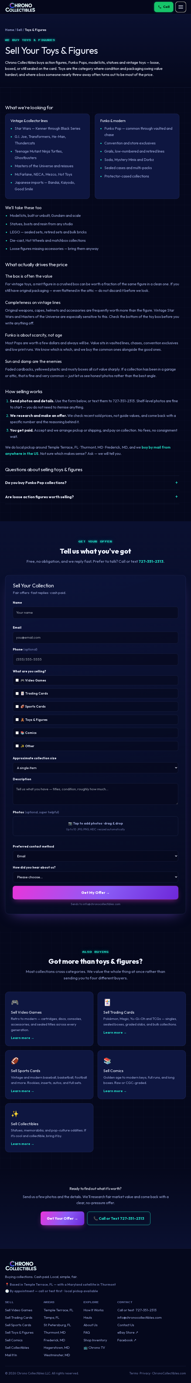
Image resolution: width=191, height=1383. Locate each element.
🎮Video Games (33, 680)
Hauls (88, 1317)
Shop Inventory (95, 1340)
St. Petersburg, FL (57, 1325)
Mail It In (11, 1355)
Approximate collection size (34, 758)
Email (17, 627)
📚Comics (28, 733)
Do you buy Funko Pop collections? (36, 482)
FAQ (87, 1332)
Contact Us (125, 1325)
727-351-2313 (151, 561)
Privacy (145, 1373)
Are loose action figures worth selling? (39, 496)
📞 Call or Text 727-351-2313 (118, 1218)
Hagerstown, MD (57, 1347)
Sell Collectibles (17, 1347)
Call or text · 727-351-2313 (137, 1310)
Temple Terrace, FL (58, 1310)
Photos (36, 812)
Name (17, 602)
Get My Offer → (95, 892)
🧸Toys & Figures (34, 720)
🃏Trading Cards (34, 693)
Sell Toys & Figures (19, 1332)
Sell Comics (14, 1340)
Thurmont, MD (55, 1332)
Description (22, 779)
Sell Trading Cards (18, 1317)
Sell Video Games (18, 1310)
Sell (19, 30)
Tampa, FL (51, 1317)
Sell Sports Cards (18, 1325)
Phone (25, 649)
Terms (133, 1373)
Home (9, 30)
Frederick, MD (54, 1340)
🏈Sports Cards (33, 706)
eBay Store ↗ (127, 1332)
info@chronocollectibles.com (139, 1317)
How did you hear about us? (34, 867)
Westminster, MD (57, 1355)
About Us (91, 1325)
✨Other (27, 746)
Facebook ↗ (126, 1340)
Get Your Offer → (62, 1218)
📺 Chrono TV (94, 1347)
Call (166, 7)
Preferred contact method (33, 846)
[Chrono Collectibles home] (20, 7)
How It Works (94, 1310)
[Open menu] (181, 7)
